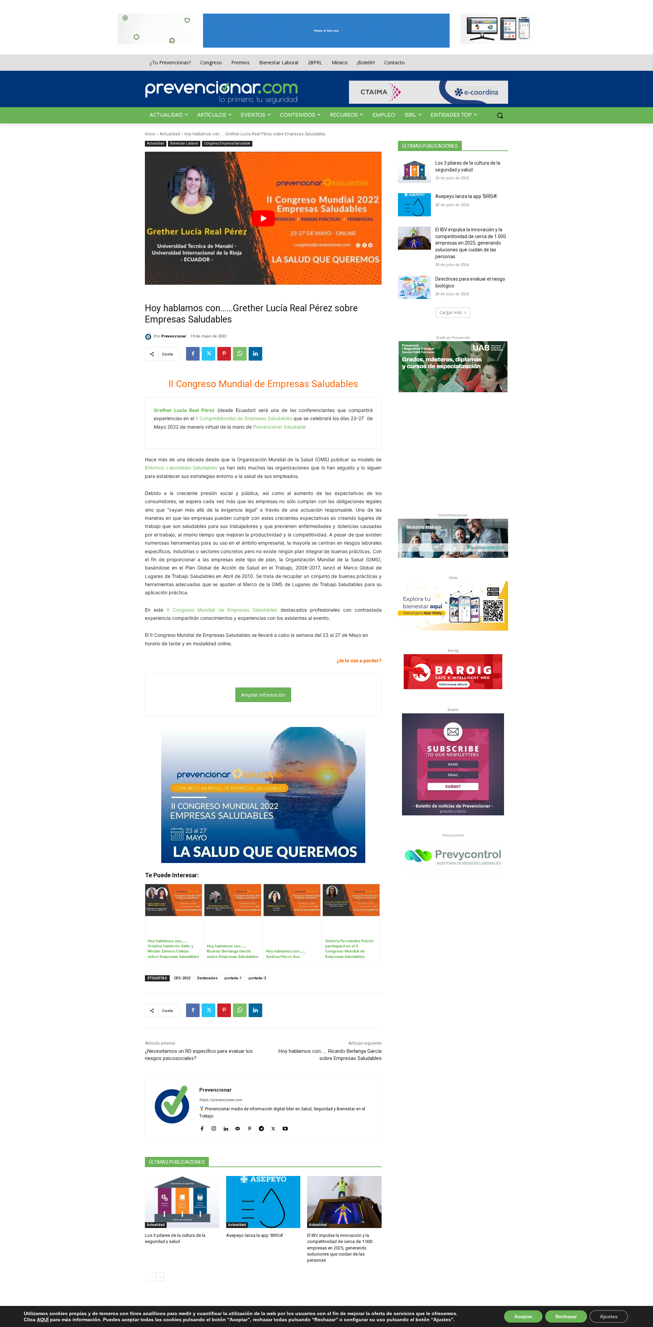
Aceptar (523, 1316)
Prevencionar (173, 336)
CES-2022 (182, 978)
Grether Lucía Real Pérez (184, 410)
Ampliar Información (263, 695)
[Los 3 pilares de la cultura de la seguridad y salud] (182, 1202)
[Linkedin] (255, 354)
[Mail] (237, 1127)
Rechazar (566, 1316)
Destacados (207, 978)
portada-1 (233, 978)
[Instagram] (213, 1127)
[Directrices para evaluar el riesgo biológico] (414, 287)
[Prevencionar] (221, 92)
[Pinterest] (224, 354)
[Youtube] (285, 1127)
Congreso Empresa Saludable (227, 143)
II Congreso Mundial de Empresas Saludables (222, 610)
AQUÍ (43, 1319)
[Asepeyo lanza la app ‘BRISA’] (263, 1202)
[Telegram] (261, 1127)
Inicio (150, 134)
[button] (500, 115)
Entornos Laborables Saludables (181, 467)
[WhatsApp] (240, 354)
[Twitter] (208, 354)
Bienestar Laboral (184, 143)
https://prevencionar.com (220, 1100)
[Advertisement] (453, 451)
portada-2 (257, 978)
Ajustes (609, 1316)
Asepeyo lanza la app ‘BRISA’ (255, 1235)
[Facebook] (193, 354)
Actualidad (170, 134)
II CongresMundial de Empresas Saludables (244, 418)
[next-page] (160, 1276)
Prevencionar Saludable (279, 427)
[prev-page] (149, 1276)
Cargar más (450, 312)
